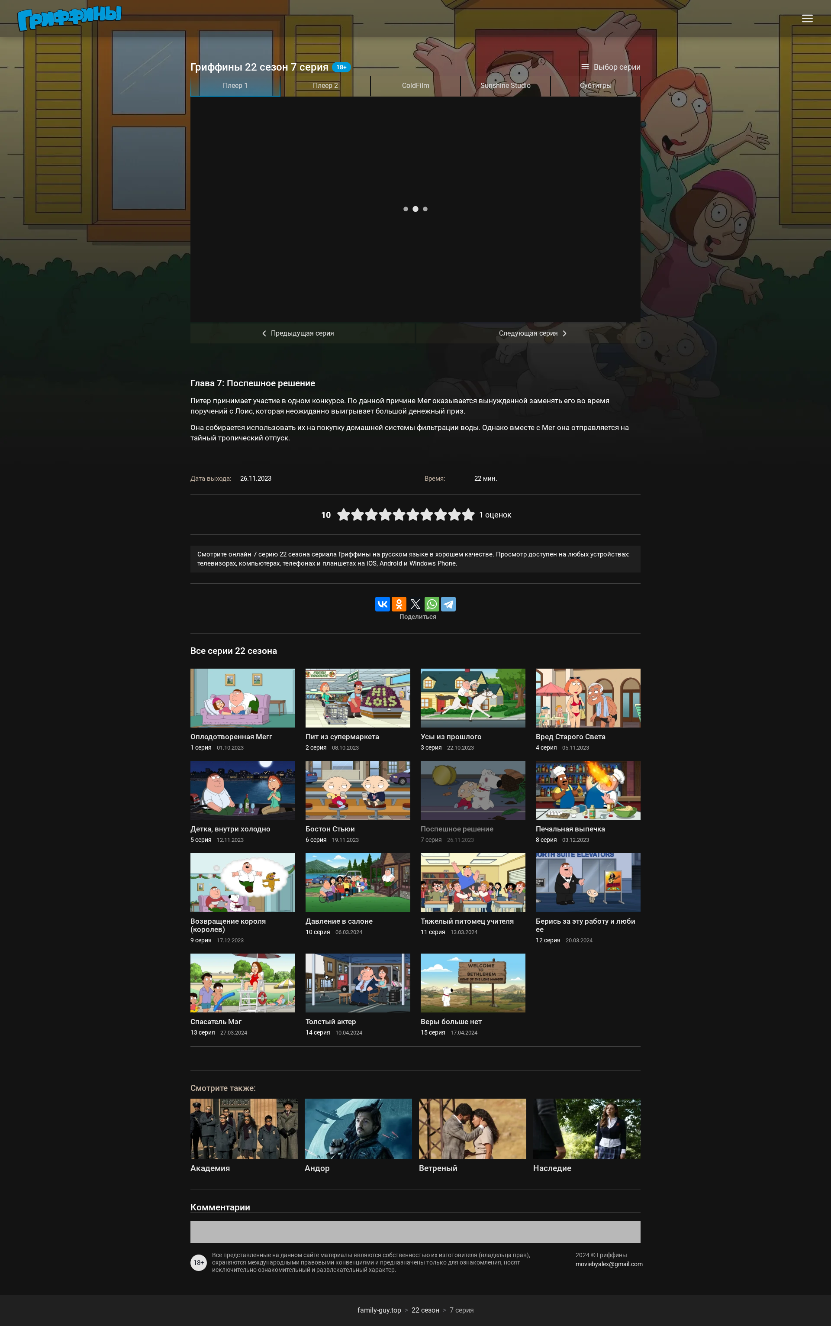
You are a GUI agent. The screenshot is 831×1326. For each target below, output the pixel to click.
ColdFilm (415, 85)
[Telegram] (448, 604)
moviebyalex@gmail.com (608, 1264)
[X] (415, 604)
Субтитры (596, 85)
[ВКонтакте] (382, 604)
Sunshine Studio (505, 85)
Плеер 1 (235, 85)
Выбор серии (617, 67)
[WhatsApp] (432, 604)
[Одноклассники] (399, 604)
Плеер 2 (325, 85)
